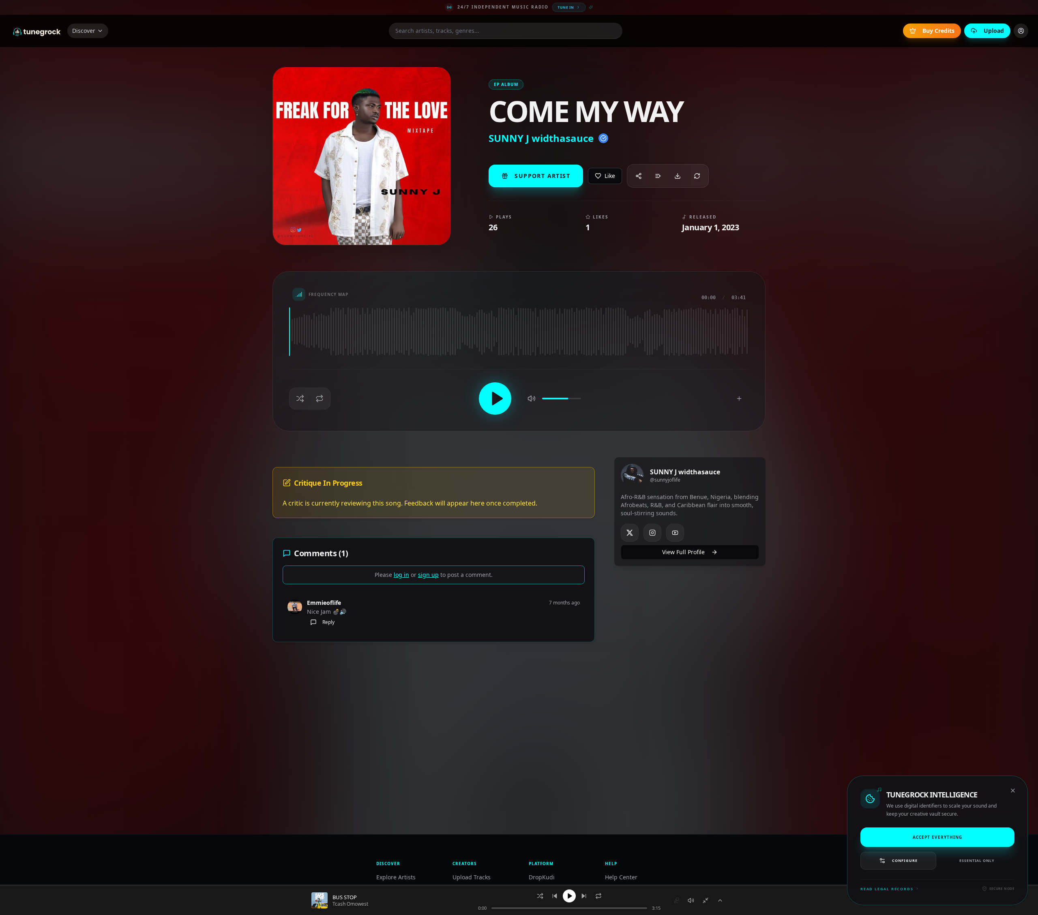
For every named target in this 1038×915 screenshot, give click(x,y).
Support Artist (542, 176)
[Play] (569, 895)
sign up (428, 575)
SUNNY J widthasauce (541, 138)
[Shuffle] (540, 895)
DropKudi (542, 877)
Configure (904, 860)
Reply (328, 622)
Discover (83, 30)
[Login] (1021, 31)
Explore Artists (396, 877)
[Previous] (554, 895)
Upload (994, 30)
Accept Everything (937, 837)
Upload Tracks (472, 877)
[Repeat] (598, 895)
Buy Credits (938, 30)
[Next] (583, 895)
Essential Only (977, 860)
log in (401, 575)
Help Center (621, 877)
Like (610, 176)
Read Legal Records (886, 888)
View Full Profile (683, 552)
